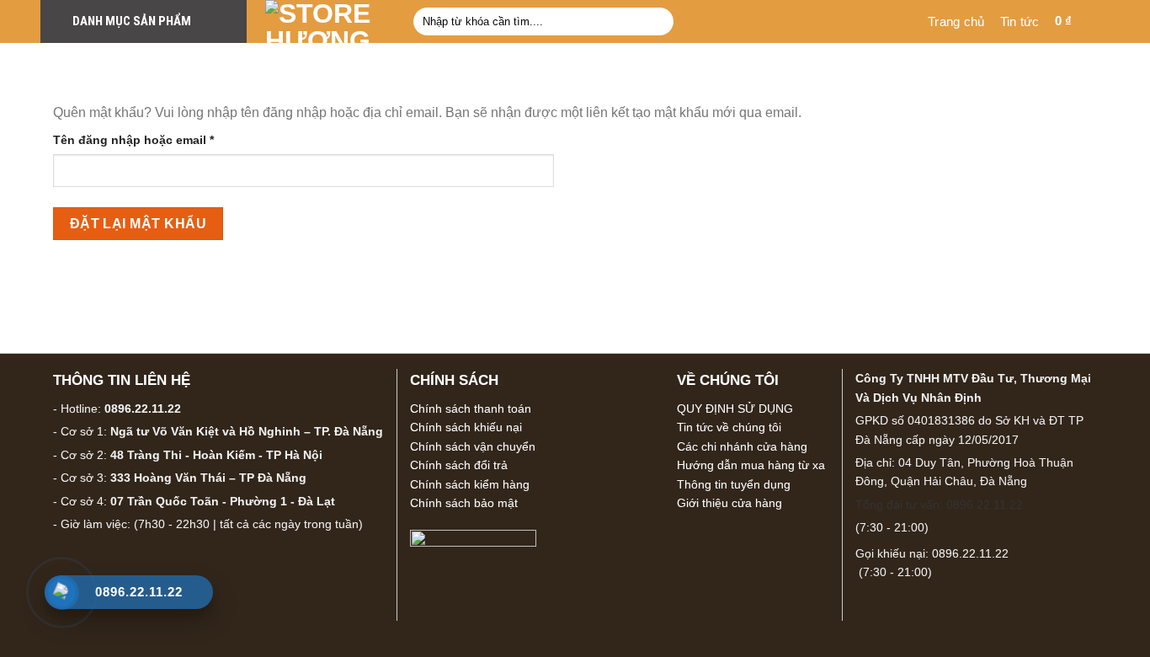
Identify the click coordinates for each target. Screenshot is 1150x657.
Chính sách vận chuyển (472, 446)
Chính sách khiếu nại (466, 427)
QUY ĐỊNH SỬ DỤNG (735, 408)
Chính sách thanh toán (470, 408)
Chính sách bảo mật (464, 503)
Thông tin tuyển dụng (734, 484)
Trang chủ (956, 21)
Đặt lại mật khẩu (138, 223)
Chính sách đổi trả (459, 465)
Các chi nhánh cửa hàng (742, 446)
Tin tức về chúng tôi (729, 427)
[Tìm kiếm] (657, 22)
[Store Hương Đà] (326, 21)
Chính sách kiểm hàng (470, 484)
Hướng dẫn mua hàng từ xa (751, 465)
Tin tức (1020, 21)
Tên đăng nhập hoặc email (147, 141)
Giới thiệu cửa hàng (729, 503)
